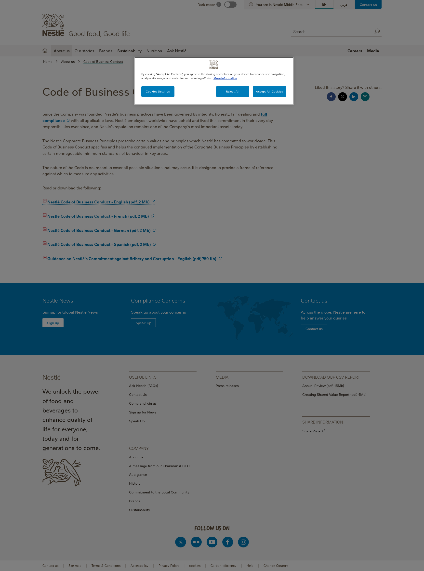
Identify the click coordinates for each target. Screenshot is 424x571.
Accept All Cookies (269, 91)
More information (225, 78)
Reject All (232, 91)
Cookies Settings (158, 91)
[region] (213, 81)
